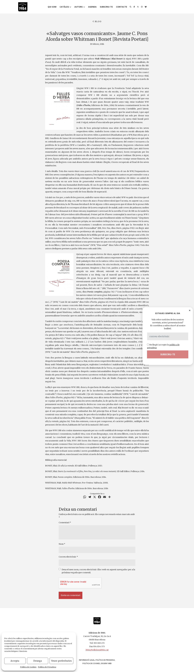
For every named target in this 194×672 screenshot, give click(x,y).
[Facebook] (134, 7)
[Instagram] (142, 7)
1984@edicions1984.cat (97, 650)
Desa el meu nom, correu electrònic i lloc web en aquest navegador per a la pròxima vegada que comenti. (98, 571)
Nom (62, 544)
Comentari (65, 522)
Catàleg (64, 6)
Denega (37, 660)
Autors (78, 6)
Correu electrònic (68, 556)
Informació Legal (87, 660)
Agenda (92, 6)
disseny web (106, 663)
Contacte (121, 6)
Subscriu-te (106, 6)
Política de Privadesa (47, 667)
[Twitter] (138, 7)
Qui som (52, 6)
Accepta (15, 660)
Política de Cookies (28, 667)
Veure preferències (61, 660)
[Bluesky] (146, 7)
